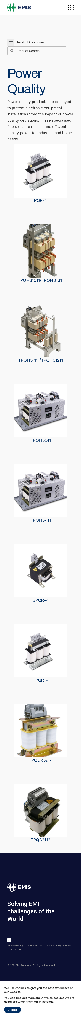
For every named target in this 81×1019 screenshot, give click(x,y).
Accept (12, 1009)
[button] (10, 42)
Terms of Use (34, 945)
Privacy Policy (15, 945)
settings (47, 1002)
